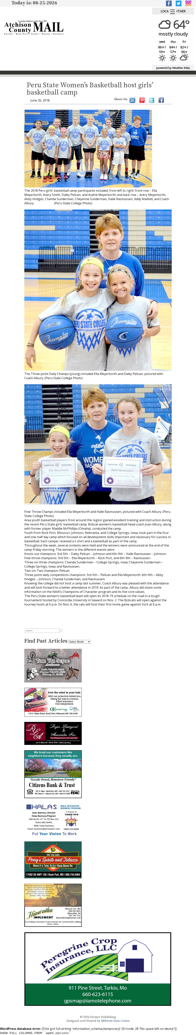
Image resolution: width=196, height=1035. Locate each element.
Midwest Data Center (115, 1021)
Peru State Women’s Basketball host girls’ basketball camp (90, 89)
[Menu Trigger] (172, 12)
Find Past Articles (45, 641)
